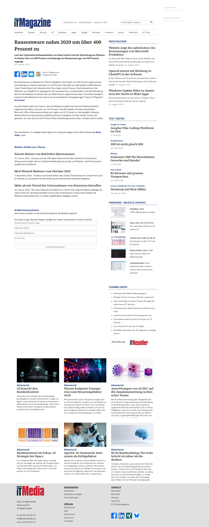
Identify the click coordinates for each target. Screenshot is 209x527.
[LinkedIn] (122, 518)
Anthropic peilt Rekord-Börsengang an (130, 293)
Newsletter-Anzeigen (73, 494)
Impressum (69, 517)
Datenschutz (69, 514)
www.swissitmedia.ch (26, 522)
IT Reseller (68, 521)
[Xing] (130, 518)
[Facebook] (115, 518)
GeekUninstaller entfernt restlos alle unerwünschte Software (141, 269)
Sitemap (114, 497)
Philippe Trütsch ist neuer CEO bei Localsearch (134, 297)
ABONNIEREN (85, 22)
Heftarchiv (115, 501)
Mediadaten (69, 491)
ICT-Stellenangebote (120, 504)
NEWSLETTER (100, 22)
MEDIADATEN (69, 22)
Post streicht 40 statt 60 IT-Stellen (129, 326)
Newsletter (116, 491)
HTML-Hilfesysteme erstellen (142, 212)
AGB (66, 511)
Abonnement (69, 507)
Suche (123, 27)
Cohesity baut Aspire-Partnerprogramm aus (133, 315)
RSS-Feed (115, 494)
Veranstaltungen (71, 497)
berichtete (19, 100)
